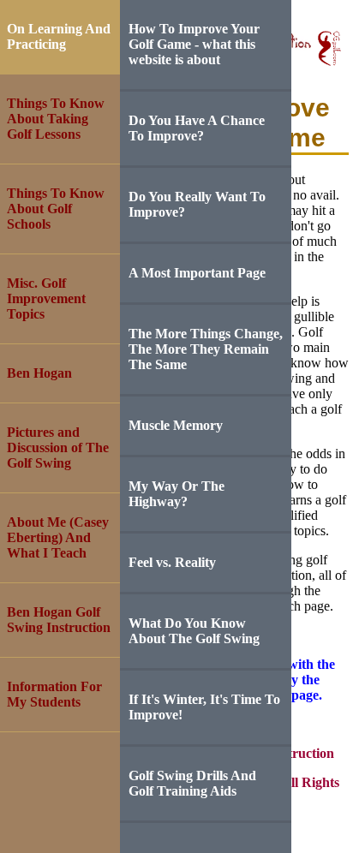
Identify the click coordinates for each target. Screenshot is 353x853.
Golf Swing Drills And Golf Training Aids (192, 783)
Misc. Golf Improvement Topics (46, 298)
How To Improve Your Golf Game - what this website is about (194, 44)
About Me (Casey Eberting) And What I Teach (58, 537)
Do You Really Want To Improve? (197, 204)
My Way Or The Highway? (176, 494)
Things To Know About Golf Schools (56, 208)
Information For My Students (54, 694)
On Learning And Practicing (59, 36)
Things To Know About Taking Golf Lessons (56, 118)
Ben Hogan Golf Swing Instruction (59, 620)
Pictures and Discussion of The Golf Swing (58, 447)
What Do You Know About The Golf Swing (194, 631)
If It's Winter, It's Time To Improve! (204, 707)
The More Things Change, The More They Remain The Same (206, 349)
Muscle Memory (176, 425)
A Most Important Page (197, 272)
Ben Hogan (39, 373)
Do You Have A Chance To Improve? (197, 128)
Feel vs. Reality (172, 562)
